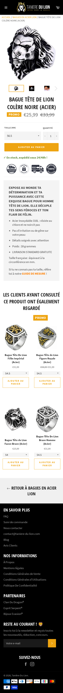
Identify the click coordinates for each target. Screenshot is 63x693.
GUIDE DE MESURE (33, 273)
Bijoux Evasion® (13, 614)
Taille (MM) (10, 127)
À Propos (9, 562)
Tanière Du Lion (20, 675)
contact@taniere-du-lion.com (22, 534)
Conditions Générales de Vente (22, 574)
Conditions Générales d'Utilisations (25, 579)
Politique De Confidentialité (20, 585)
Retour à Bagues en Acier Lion (33, 491)
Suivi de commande (15, 522)
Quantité (48, 128)
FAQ (6, 516)
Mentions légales (14, 568)
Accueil (6, 17)
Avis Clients (10, 545)
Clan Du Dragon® (14, 602)
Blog (6, 540)
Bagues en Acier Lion (25, 17)
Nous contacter (13, 528)
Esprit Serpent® (13, 608)
